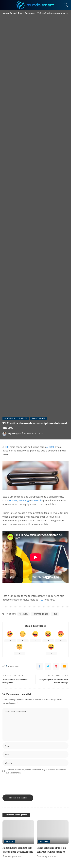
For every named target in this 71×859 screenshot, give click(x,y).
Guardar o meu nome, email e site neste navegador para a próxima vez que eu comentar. (36, 771)
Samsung (23, 500)
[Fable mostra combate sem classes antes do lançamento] (18, 832)
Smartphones (38, 418)
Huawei (13, 500)
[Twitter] (48, 666)
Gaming (9, 841)
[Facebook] (39, 666)
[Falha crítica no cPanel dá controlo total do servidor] (53, 832)
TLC (7, 447)
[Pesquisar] (65, 5)
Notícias (23, 418)
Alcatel (50, 447)
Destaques (9, 418)
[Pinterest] (56, 666)
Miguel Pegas (13, 433)
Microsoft (36, 500)
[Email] (64, 666)
